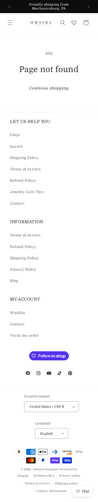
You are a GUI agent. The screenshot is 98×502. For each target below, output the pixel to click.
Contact (17, 203)
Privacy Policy (23, 269)
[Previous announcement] (9, 6)
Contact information (51, 491)
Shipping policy (66, 483)
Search (16, 146)
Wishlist (17, 313)
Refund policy (44, 475)
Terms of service (25, 169)
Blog (14, 281)
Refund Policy (23, 180)
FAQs (15, 135)
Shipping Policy (24, 158)
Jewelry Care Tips (26, 192)
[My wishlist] (73, 22)
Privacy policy (69, 475)
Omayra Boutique (46, 469)
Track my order (24, 335)
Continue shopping (49, 88)
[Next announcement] (88, 6)
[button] (10, 22)
